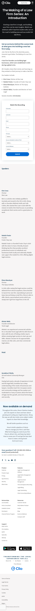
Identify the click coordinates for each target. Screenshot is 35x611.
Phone (7, 127)
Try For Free (24, 3)
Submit (17, 154)
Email (7, 121)
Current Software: (10, 146)
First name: (8, 108)
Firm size (8, 133)
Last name (8, 114)
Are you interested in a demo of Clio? (14, 140)
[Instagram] (15, 460)
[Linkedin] (9, 460)
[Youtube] (12, 460)
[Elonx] (5, 460)
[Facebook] (2, 460)
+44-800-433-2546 (22, 450)
